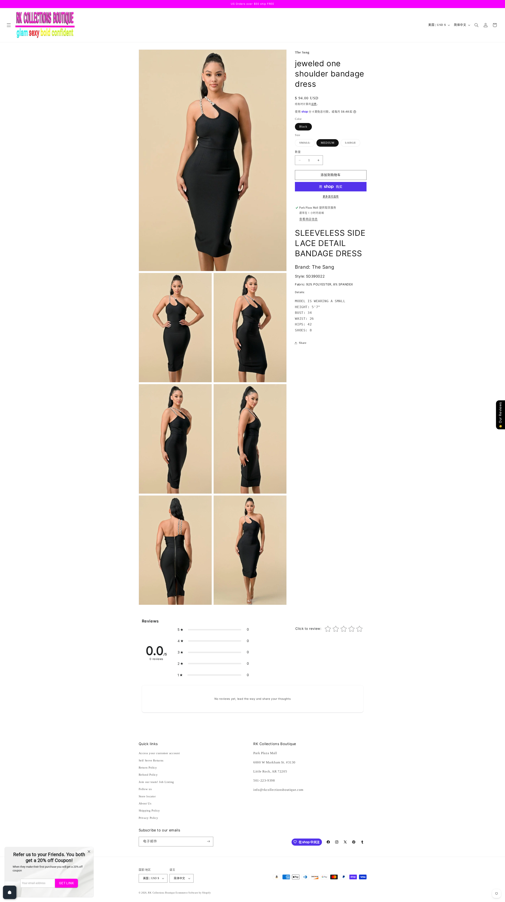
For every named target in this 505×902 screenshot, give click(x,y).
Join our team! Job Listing (156, 782)
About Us (145, 803)
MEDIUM (327, 142)
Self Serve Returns (151, 760)
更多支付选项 (331, 196)
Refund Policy (148, 774)
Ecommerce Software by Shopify (193, 893)
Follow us (145, 789)
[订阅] (208, 841)
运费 (314, 104)
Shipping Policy (149, 810)
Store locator (147, 796)
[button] (8, 25)
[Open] (9, 892)
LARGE (352, 143)
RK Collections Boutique (161, 893)
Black (303, 126)
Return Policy (148, 767)
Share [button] (302, 342)
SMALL (306, 143)
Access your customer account (159, 753)
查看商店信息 (308, 219)
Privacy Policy (148, 817)
